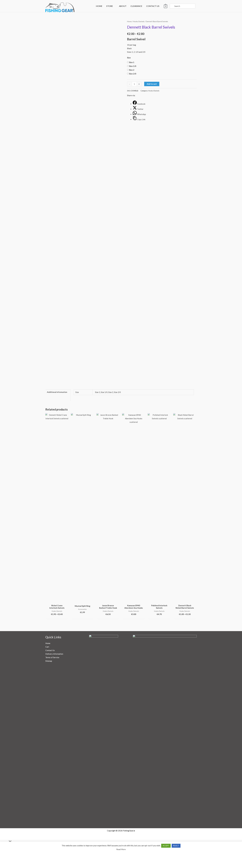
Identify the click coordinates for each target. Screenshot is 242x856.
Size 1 (131, 62)
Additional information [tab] (57, 392)
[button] (114, 6)
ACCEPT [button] (166, 846)
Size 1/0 (132, 66)
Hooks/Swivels (138, 21)
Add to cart (152, 84)
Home (129, 21)
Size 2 (131, 70)
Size (129, 57)
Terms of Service (52, 657)
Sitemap (48, 661)
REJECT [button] (176, 846)
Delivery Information (54, 654)
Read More (121, 849)
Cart (47, 647)
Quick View (57, 601)
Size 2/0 (132, 74)
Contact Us (50, 650)
